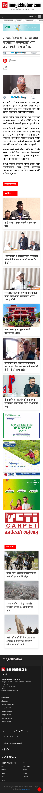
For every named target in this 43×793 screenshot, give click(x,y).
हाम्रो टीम (6, 750)
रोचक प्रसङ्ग (26, 766)
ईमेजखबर (12, 60)
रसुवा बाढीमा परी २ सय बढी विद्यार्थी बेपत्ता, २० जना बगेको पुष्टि (19, 607)
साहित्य (25, 773)
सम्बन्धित (7, 193)
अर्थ (3, 776)
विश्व (24, 763)
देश (3, 766)
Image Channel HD (8, 704)
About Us (5, 701)
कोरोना (19, 21)
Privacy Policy (6, 721)
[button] (40, 16)
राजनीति (4, 770)
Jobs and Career (7, 718)
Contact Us (5, 697)
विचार (3, 773)
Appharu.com (25, 789)
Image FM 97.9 (6, 708)
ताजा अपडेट (10, 546)
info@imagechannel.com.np (10, 690)
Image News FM (7, 711)
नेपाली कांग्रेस (30, 21)
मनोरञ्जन (25, 776)
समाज (3, 780)
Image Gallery (6, 714)
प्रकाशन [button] (30, 16)
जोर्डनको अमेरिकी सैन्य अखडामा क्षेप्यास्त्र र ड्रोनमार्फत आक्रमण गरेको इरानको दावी (20, 641)
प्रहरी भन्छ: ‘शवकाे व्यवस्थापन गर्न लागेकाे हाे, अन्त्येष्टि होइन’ (21, 575)
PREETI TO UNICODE (9, 763)
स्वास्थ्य (25, 770)
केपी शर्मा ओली (9, 21)
